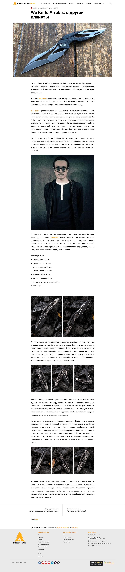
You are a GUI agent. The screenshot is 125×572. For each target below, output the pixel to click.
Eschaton (54, 237)
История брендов (99, 3)
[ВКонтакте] (39, 562)
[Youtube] (42, 562)
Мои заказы (66, 535)
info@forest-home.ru (95, 545)
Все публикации (45, 3)
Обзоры (88, 3)
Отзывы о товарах (68, 539)
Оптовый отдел (42, 546)
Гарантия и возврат (43, 542)
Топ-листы (80, 3)
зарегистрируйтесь (63, 527)
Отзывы (40, 556)
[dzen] (58, 562)
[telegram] (52, 562)
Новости (71, 3)
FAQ (39, 551)
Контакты (41, 537)
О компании (41, 535)
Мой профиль (67, 537)
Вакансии (41, 549)
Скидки (40, 539)
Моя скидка (66, 542)
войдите (74, 527)
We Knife (42, 99)
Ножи (36, 519)
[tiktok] (55, 562)
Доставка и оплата (43, 544)
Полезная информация (59, 3)
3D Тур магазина (42, 554)
